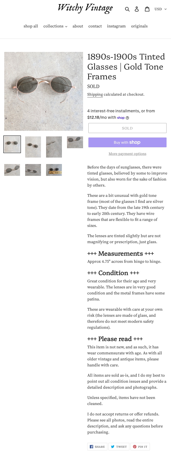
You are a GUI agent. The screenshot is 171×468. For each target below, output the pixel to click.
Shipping (95, 94)
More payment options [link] (127, 153)
